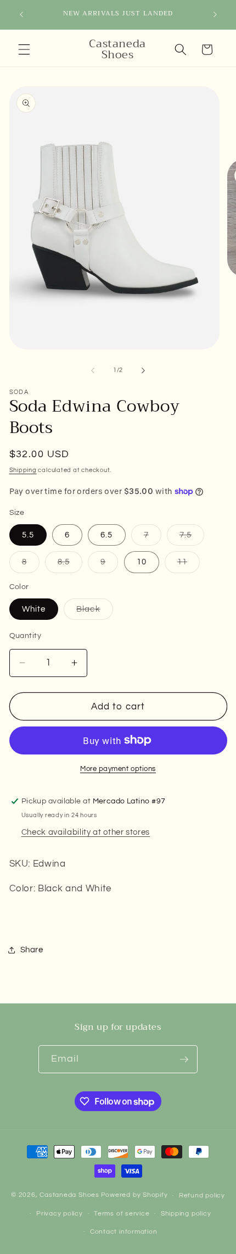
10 (142, 561)
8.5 (70, 565)
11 (188, 565)
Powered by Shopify (134, 1195)
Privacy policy (59, 1213)
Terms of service (121, 1213)
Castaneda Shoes (69, 1195)
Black (94, 612)
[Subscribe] (184, 1059)
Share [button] (31, 949)
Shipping (23, 470)
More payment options (118, 769)
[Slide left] (93, 370)
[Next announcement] (215, 15)
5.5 (28, 534)
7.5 (191, 538)
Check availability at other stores (85, 832)
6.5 (106, 534)
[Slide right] (143, 370)
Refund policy (202, 1195)
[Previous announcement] (21, 15)
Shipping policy (186, 1213)
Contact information (124, 1231)
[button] (24, 49)
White (34, 608)
